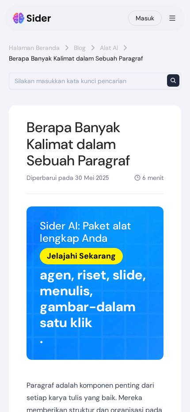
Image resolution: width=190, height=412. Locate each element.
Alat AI (109, 48)
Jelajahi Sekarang (81, 256)
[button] (95, 283)
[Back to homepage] (32, 18)
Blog (80, 48)
